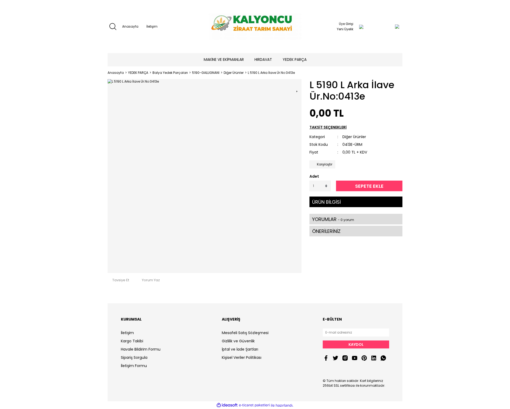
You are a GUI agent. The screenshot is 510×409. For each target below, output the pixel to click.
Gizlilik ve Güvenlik (238, 341)
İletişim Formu (134, 365)
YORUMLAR (333, 219)
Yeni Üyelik (345, 29)
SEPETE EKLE (369, 186)
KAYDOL (356, 344)
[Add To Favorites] (297, 88)
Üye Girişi (346, 24)
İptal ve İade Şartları (240, 349)
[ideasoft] (227, 405)
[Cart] (386, 26)
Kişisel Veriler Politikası (241, 357)
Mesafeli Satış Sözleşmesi (245, 332)
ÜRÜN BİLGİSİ (326, 202)
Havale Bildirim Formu (140, 349)
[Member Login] (361, 26)
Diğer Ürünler (354, 136)
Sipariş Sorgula (134, 357)
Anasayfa (130, 26)
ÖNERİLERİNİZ (326, 231)
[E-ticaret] (254, 405)
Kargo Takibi (132, 341)
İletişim (152, 26)
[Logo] (255, 26)
